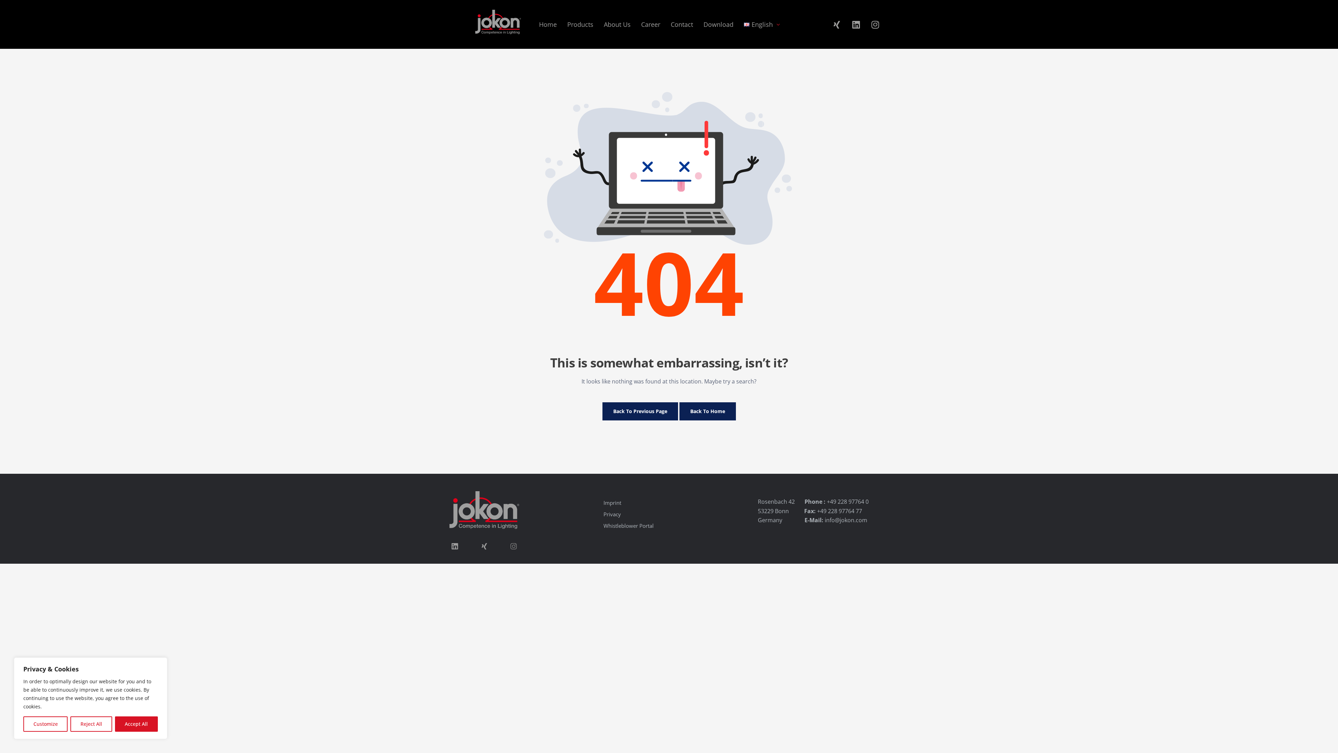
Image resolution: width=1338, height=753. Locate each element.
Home (548, 24)
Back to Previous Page (640, 411)
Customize (45, 724)
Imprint (612, 502)
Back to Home (707, 411)
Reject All (91, 724)
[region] (90, 698)
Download (718, 24)
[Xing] (837, 24)
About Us (617, 24)
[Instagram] (875, 24)
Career (650, 24)
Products (580, 24)
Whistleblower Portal (628, 525)
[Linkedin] (856, 24)
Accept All (136, 724)
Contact (682, 24)
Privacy (612, 514)
